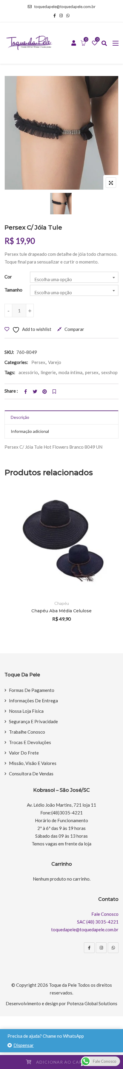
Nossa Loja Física (26, 711)
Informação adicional (30, 431)
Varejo (54, 362)
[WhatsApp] (113, 947)
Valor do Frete (24, 752)
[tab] (61, 417)
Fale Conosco (105, 914)
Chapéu (61, 603)
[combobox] (74, 277)
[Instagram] (101, 947)
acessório (28, 372)
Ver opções (106, 546)
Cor (8, 276)
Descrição (20, 417)
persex (92, 372)
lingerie (48, 372)
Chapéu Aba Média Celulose (61, 610)
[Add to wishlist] (106, 562)
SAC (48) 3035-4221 (98, 921)
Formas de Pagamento (31, 690)
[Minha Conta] (73, 43)
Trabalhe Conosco (27, 732)
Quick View (106, 579)
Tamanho (13, 289)
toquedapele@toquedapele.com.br (65, 6)
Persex (38, 362)
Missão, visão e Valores (32, 763)
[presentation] (8, 560)
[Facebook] (89, 947)
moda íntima (70, 372)
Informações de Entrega (33, 700)
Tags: (9, 372)
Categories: (16, 362)
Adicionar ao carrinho (66, 1062)
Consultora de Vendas (31, 773)
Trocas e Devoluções (30, 742)
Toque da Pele (63, 985)
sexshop (109, 372)
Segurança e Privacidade (33, 721)
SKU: (9, 352)
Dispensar (23, 1045)
